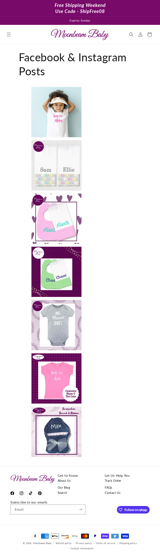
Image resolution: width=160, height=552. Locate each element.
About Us (64, 480)
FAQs (108, 487)
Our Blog (64, 487)
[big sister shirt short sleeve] (50, 137)
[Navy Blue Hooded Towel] (50, 457)
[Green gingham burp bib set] (50, 297)
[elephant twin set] (50, 190)
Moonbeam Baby (42, 543)
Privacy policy (84, 543)
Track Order (113, 480)
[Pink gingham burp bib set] (50, 243)
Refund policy (64, 543)
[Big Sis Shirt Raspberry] (50, 403)
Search (62, 492)
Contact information (82, 548)
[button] (8, 34)
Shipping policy (128, 543)
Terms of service (105, 543)
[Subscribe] (80, 509)
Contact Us (112, 492)
